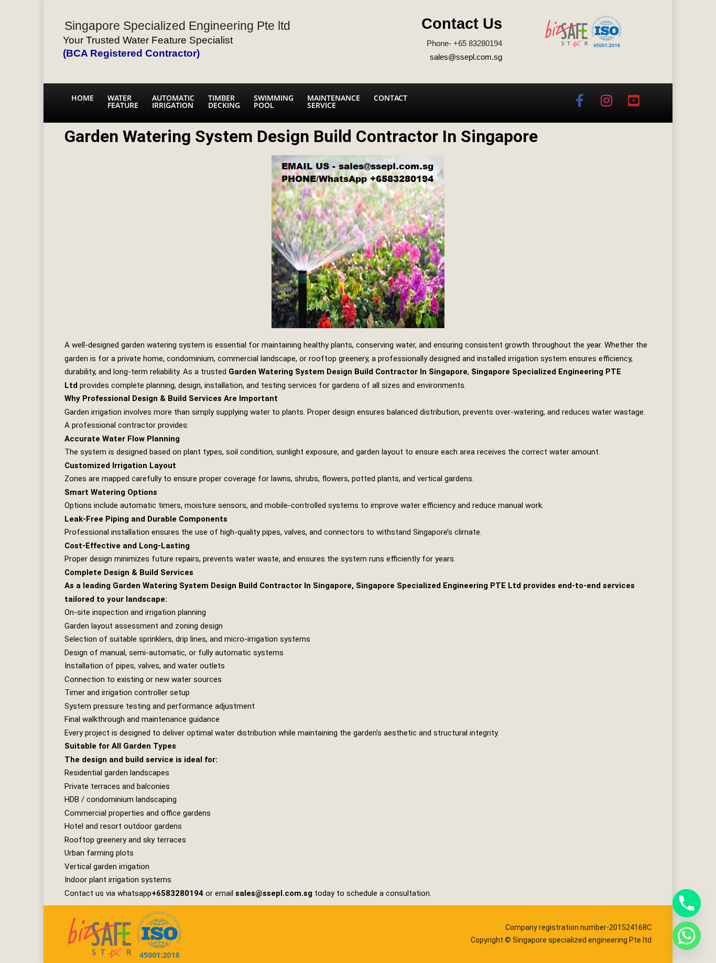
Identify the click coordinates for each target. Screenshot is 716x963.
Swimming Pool (274, 101)
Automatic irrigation (173, 101)
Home (82, 98)
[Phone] (686, 903)
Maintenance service (333, 101)
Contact (390, 98)
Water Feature (122, 101)
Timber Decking (224, 101)
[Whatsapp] (686, 936)
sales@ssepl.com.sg (466, 56)
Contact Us (461, 23)
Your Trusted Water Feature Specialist (148, 40)
